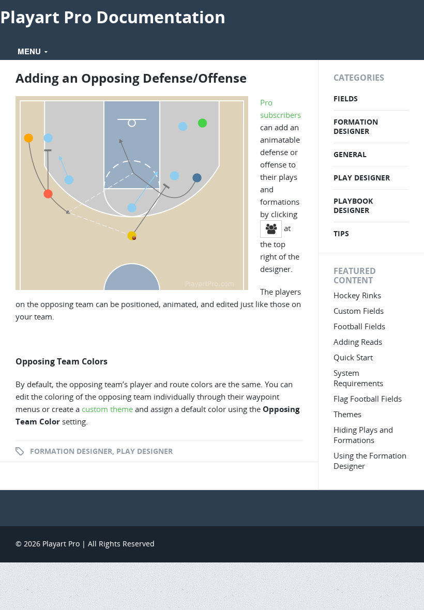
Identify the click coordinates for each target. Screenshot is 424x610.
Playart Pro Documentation (112, 17)
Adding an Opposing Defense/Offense (131, 77)
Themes (347, 414)
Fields (346, 98)
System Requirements (358, 378)
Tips (341, 233)
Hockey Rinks (357, 295)
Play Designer (144, 451)
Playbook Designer (353, 205)
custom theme (106, 409)
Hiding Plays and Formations (363, 434)
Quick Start (353, 357)
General (350, 154)
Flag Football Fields (368, 398)
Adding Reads (358, 342)
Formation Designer (71, 451)
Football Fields (359, 326)
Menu (30, 51)
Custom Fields (359, 311)
